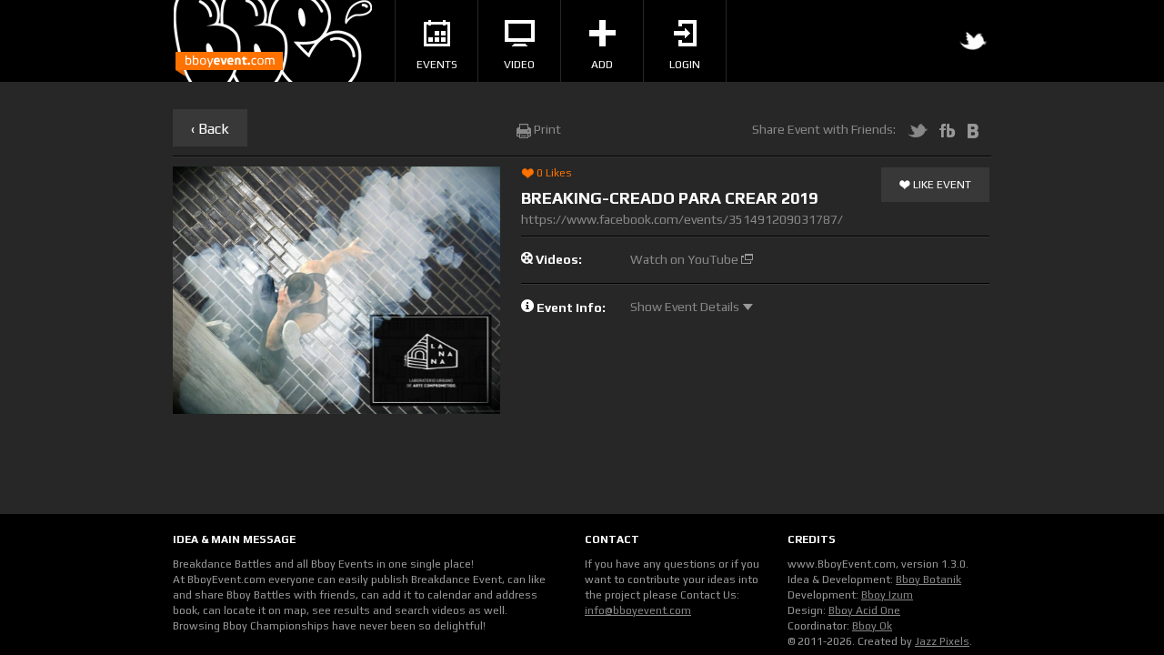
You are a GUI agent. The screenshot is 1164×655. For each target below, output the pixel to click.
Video (519, 64)
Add (602, 64)
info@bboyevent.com (638, 610)
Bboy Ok (872, 626)
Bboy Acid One (864, 610)
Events (436, 64)
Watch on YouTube (685, 259)
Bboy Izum (887, 595)
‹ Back (210, 128)
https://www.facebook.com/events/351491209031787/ (682, 219)
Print (546, 129)
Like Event (940, 184)
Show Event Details (686, 306)
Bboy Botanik (928, 579)
